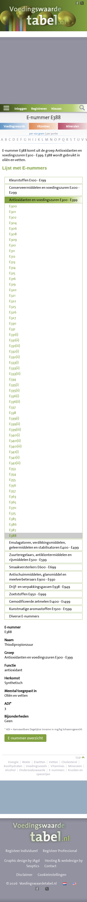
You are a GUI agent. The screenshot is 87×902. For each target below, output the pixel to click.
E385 (12, 518)
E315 (12, 273)
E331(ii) (14, 340)
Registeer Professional (60, 850)
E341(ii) (14, 457)
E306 (13, 228)
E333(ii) (14, 368)
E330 (12, 323)
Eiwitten (39, 762)
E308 (13, 234)
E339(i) (14, 418)
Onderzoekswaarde (32, 770)
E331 (12, 329)
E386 (13, 524)
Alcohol (10, 770)
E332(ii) (14, 357)
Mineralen (75, 766)
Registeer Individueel (22, 850)
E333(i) (14, 362)
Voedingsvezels (36, 766)
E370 (12, 507)
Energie (13, 762)
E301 (12, 211)
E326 (12, 312)
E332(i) (14, 351)
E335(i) (14, 384)
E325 (12, 306)
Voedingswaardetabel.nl (38, 883)
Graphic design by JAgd (22, 860)
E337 (12, 407)
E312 (12, 256)
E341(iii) (15, 463)
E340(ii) (15, 440)
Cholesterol (69, 762)
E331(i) (13, 334)
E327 (12, 317)
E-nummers (56, 770)
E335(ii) (14, 390)
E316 (12, 278)
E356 (12, 485)
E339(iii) (15, 429)
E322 (12, 301)
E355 (12, 479)
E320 (13, 289)
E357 (12, 491)
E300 (13, 206)
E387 (12, 530)
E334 (12, 379)
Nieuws (56, 109)
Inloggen (20, 109)
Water (26, 762)
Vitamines (57, 766)
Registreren (39, 109)
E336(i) (14, 396)
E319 (12, 284)
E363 (12, 496)
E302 (13, 217)
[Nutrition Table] (74, 883)
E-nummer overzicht (25, 738)
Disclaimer (24, 874)
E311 (12, 250)
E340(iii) (15, 446)
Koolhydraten (13, 766)
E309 (13, 239)
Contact (50, 866)
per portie (52, 133)
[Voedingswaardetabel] (38, 16)
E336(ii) (14, 401)
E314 (12, 267)
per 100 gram (36, 133)
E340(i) (14, 435)
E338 (12, 412)
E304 (13, 222)
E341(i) (14, 451)
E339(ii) (14, 424)
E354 (12, 474)
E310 (12, 245)
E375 (12, 513)
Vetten (53, 762)
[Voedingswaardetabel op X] (46, 889)
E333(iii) (15, 373)
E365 (12, 502)
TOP (78, 758)
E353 (12, 468)
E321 (12, 295)
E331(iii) (14, 345)
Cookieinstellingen (52, 874)
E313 (12, 262)
